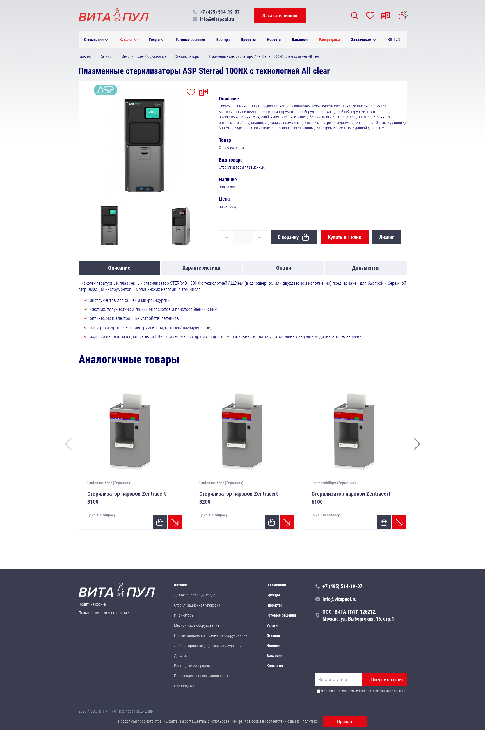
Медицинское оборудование (196, 625)
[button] (417, 444)
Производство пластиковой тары (201, 676)
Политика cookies (93, 604)
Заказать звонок (280, 16)
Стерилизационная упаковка (197, 605)
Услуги (154, 39)
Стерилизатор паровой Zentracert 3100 (126, 497)
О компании (94, 39)
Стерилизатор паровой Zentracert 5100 (351, 497)
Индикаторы (184, 615)
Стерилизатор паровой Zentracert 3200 (238, 497)
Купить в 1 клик (344, 237)
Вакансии (300, 39)
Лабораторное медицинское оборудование (208, 645)
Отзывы (273, 635)
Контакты (275, 666)
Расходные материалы (192, 666)
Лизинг (386, 237)
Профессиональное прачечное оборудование (210, 635)
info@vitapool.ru (217, 19)
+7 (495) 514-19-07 (220, 12)
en (398, 39)
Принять (345, 721)
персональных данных (388, 691)
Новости (274, 39)
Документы (366, 267)
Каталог (126, 39)
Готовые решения (190, 39)
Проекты (248, 39)
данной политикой (305, 721)
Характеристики (201, 267)
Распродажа (329, 39)
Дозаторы (182, 655)
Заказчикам (361, 39)
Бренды (223, 39)
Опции (283, 267)
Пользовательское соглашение (104, 612)
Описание (119, 267)
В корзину (288, 237)
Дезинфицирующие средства (197, 595)
